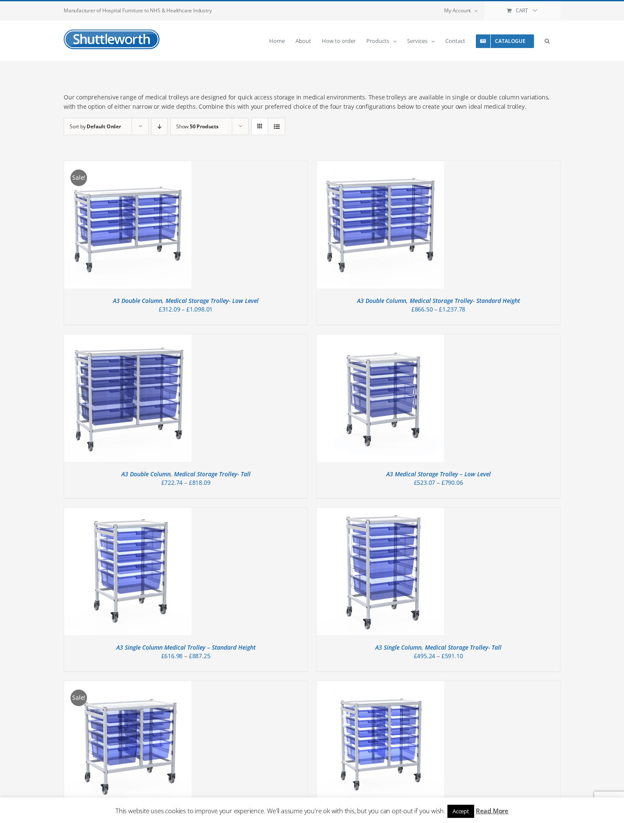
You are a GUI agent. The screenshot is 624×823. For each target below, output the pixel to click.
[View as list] (276, 126)
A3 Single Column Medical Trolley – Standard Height (186, 647)
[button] (547, 40)
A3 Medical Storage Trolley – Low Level (438, 474)
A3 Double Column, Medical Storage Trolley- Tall (185, 474)
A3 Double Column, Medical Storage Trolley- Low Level (186, 301)
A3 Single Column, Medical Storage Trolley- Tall (438, 647)
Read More (492, 810)
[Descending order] (159, 126)
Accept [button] (461, 811)
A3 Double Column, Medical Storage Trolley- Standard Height (438, 301)
